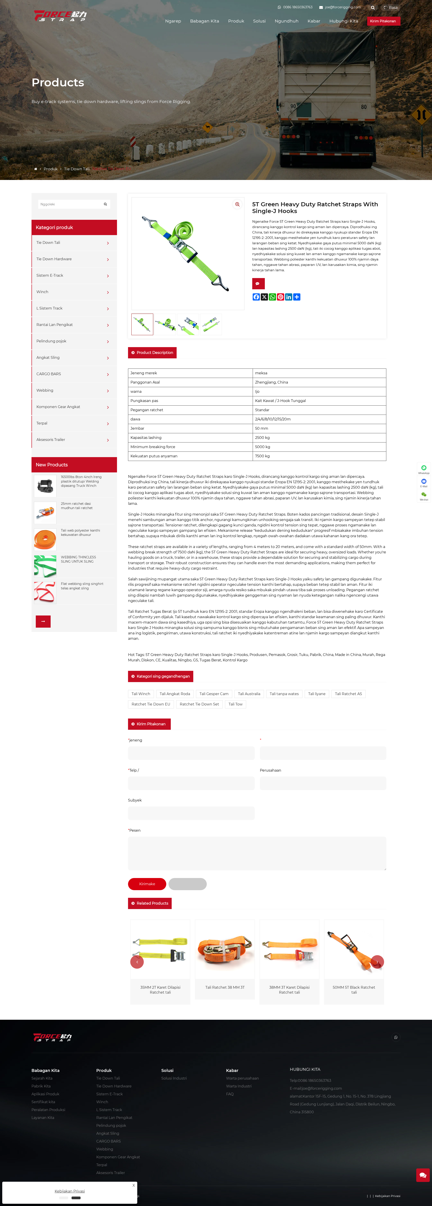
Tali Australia (249, 694)
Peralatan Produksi (48, 1110)
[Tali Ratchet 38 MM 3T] (160, 949)
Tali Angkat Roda (175, 694)
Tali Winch (141, 694)
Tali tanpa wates (284, 694)
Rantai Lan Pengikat (54, 325)
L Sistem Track (49, 308)
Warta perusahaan (242, 1078)
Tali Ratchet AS (348, 694)
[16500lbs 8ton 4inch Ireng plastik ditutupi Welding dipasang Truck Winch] (45, 486)
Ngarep (173, 21)
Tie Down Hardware (54, 259)
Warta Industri (239, 1086)
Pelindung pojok (51, 341)
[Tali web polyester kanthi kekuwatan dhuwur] (45, 539)
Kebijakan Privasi (387, 1196)
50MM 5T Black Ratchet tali (289, 990)
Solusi (259, 21)
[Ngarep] (36, 169)
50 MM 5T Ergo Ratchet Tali (354, 990)
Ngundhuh (287, 21)
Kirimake (147, 884)
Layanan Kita (43, 1118)
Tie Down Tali (77, 169)
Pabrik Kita (41, 1086)
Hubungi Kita (343, 21)
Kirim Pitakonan (384, 21)
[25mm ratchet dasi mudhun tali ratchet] (45, 513)
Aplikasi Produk (45, 1094)
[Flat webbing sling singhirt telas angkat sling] (45, 593)
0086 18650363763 (314, 1080)
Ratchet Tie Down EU (151, 704)
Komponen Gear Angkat (58, 407)
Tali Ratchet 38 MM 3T (160, 987)
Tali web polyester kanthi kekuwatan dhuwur (80, 532)
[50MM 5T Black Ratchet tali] (289, 949)
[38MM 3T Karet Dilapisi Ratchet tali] (225, 949)
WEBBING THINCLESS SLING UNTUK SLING (78, 559)
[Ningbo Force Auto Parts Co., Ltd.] (61, 15)
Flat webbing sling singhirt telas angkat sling (82, 586)
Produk (236, 21)
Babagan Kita (204, 21)
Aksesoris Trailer (50, 440)
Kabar (314, 21)
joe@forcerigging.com (322, 1088)
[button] (137, 962)
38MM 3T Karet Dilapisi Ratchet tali (225, 990)
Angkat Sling (48, 357)
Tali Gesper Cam (214, 694)
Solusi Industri (174, 1078)
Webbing (44, 390)
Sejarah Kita (42, 1078)
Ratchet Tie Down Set (199, 704)
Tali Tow (236, 704)
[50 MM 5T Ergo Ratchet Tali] (354, 949)
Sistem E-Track (49, 275)
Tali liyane (317, 694)
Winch (42, 292)
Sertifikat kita (43, 1102)
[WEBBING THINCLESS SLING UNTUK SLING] (45, 566)
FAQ (230, 1094)
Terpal (41, 423)
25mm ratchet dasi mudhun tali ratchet (77, 506)
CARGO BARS (48, 374)
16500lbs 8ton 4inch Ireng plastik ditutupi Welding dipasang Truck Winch (81, 481)
